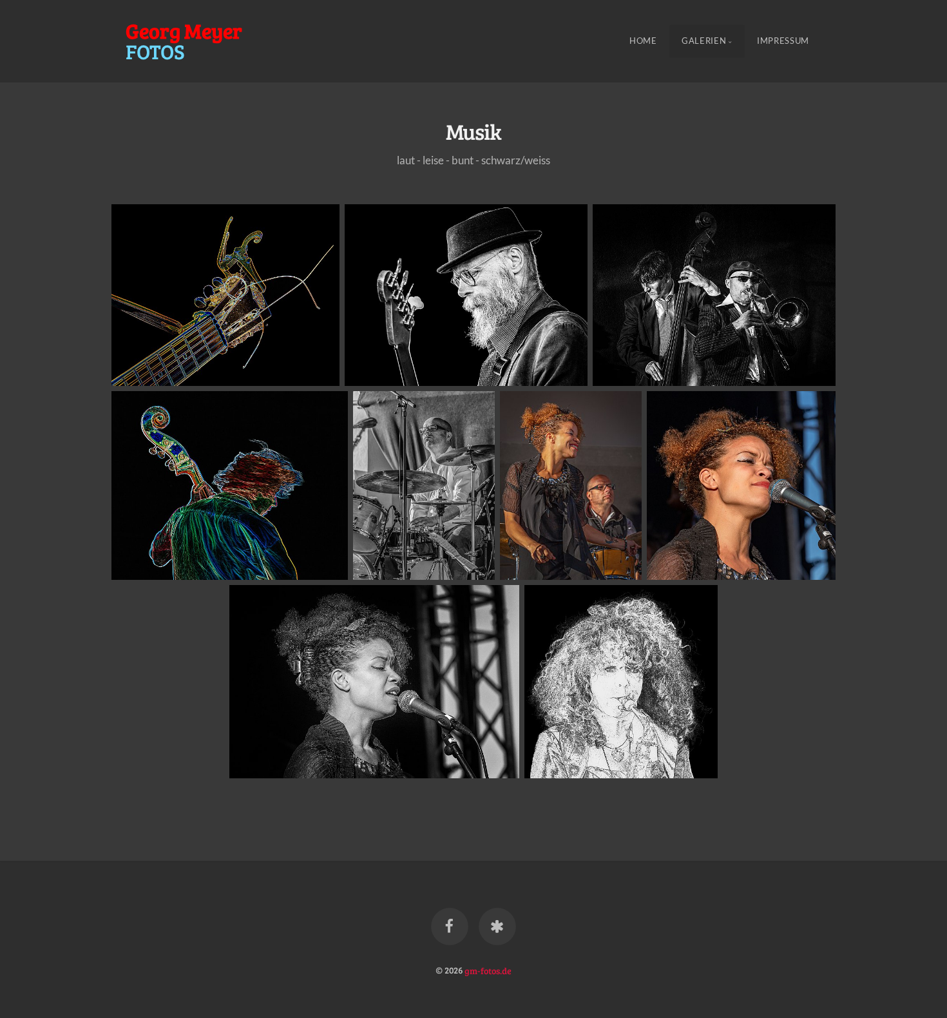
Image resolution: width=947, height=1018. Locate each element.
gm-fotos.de (488, 969)
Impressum (783, 41)
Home (643, 41)
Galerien (704, 41)
